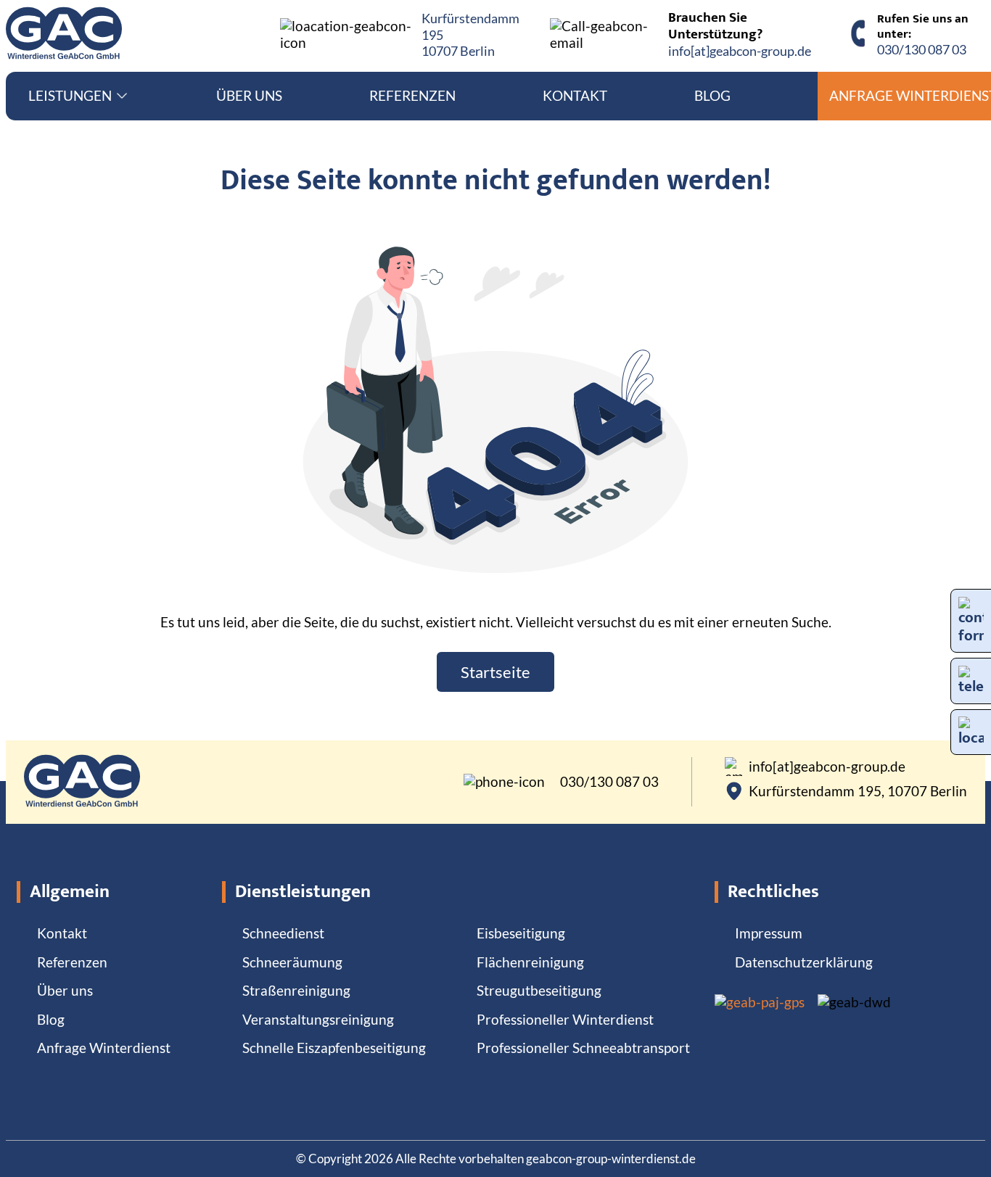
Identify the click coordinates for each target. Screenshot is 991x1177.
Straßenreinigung (296, 990)
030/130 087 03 (921, 49)
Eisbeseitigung (521, 933)
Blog (712, 95)
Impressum (768, 933)
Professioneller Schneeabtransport (583, 1047)
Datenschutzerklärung (804, 962)
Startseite (495, 672)
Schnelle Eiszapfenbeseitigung (334, 1047)
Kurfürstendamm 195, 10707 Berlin (858, 791)
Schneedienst (283, 933)
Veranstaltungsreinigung (318, 1019)
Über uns (249, 95)
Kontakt (575, 95)
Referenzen (412, 95)
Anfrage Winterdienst (103, 1047)
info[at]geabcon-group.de (739, 51)
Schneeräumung (292, 962)
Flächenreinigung (530, 962)
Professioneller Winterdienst (565, 1019)
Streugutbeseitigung (539, 990)
